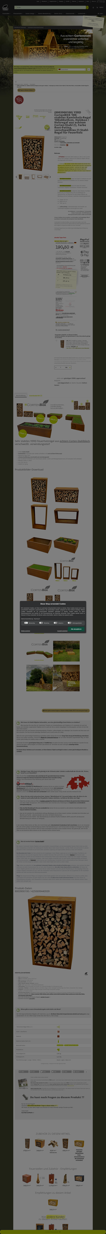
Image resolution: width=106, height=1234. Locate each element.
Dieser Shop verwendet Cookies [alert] (53, 604)
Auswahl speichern (62, 631)
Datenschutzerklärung (27, 618)
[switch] (26, 623)
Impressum (37, 618)
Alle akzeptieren (76, 629)
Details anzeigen (25, 631)
